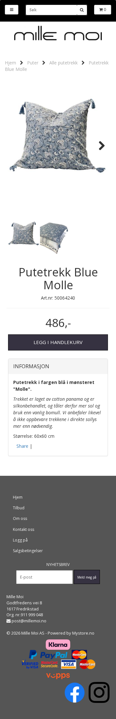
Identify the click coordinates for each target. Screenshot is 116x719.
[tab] (58, 366)
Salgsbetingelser (28, 550)
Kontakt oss (23, 529)
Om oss (20, 518)
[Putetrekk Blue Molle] (58, 146)
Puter (32, 63)
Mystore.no (83, 633)
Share (22, 446)
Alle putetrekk (63, 63)
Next (98, 145)
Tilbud (18, 508)
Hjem (10, 63)
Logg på (20, 540)
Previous (17, 145)
